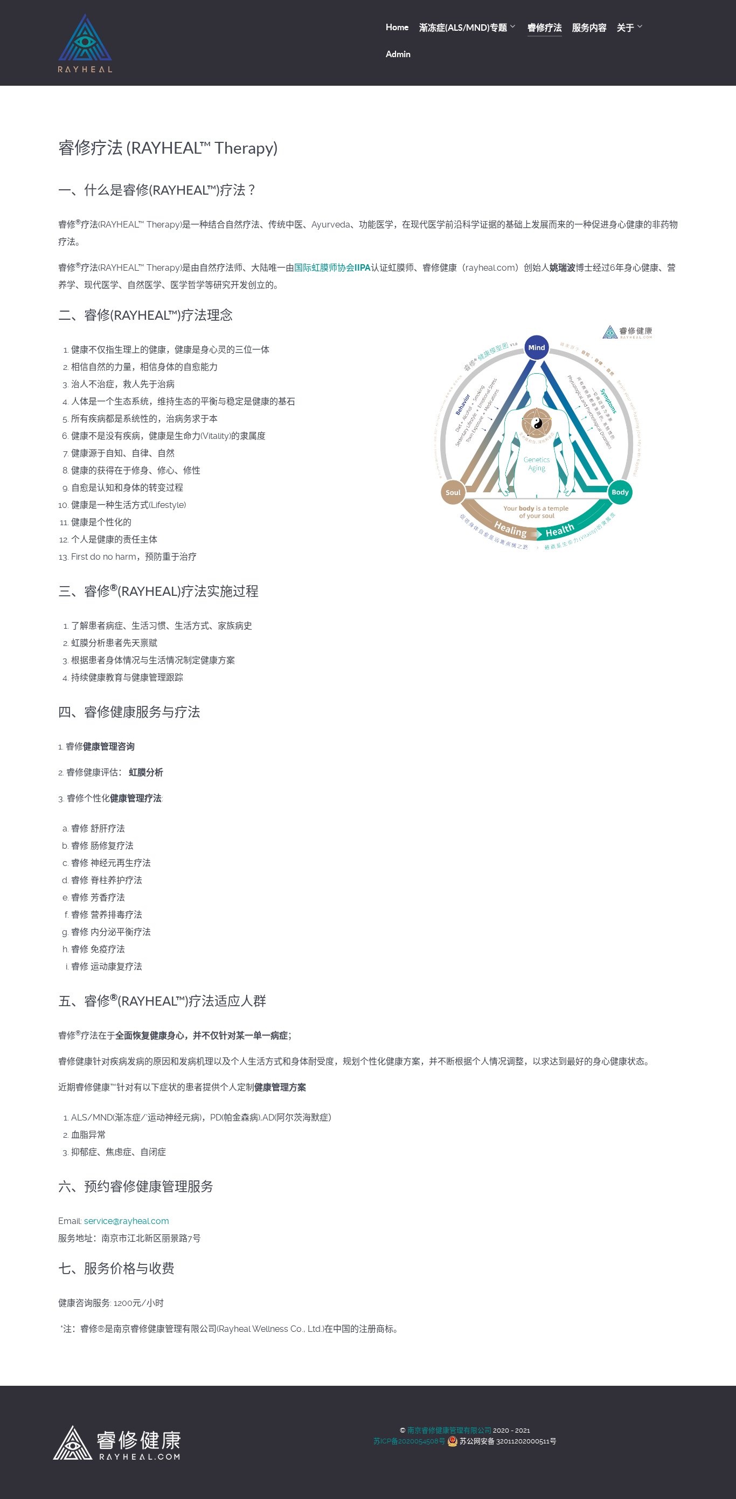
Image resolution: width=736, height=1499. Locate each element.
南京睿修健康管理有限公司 (450, 1430)
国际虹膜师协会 (332, 268)
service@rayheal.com (126, 1221)
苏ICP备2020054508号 (409, 1441)
